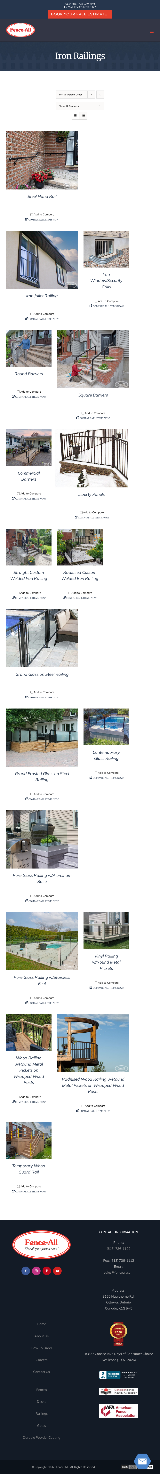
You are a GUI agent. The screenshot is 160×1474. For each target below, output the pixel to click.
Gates (41, 1425)
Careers (41, 1360)
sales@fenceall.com (118, 1272)
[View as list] (83, 115)
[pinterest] (47, 1271)
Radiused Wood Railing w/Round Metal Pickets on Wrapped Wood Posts (93, 1085)
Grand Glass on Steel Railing (42, 674)
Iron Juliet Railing (42, 295)
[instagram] (36, 1271)
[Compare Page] (42, 221)
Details (42, 161)
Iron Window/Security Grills (106, 280)
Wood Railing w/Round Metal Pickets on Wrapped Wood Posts (28, 1070)
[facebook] (25, 1271)
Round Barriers (28, 373)
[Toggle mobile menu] (152, 31)
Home (41, 1324)
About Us (41, 1336)
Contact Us (41, 1372)
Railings (42, 1413)
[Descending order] (100, 95)
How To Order (41, 1348)
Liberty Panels (91, 494)
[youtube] (57, 1271)
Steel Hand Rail (42, 196)
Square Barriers (93, 394)
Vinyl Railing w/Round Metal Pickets (106, 962)
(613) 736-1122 (118, 1248)
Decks (41, 1401)
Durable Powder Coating (41, 1437)
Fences (41, 1390)
